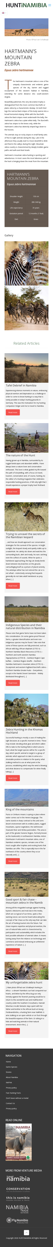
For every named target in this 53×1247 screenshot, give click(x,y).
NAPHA (9, 1082)
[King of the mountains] (27, 798)
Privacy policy (11, 1088)
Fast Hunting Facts (13, 1093)
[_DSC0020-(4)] (27, 308)
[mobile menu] (50, 5)
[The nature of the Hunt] (27, 438)
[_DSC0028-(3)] (27, 263)
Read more (12, 412)
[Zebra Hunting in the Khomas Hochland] (27, 710)
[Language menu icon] (4, 13)
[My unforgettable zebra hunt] (27, 971)
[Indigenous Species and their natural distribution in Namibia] (27, 609)
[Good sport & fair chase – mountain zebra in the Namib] (27, 884)
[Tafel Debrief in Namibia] (27, 368)
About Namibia (12, 1077)
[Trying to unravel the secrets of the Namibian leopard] (27, 516)
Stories (8, 1072)
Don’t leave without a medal (17, 1098)
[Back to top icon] (26, 1232)
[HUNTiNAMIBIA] (26, 5)
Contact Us (10, 1103)
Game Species (11, 1067)
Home (8, 1061)
